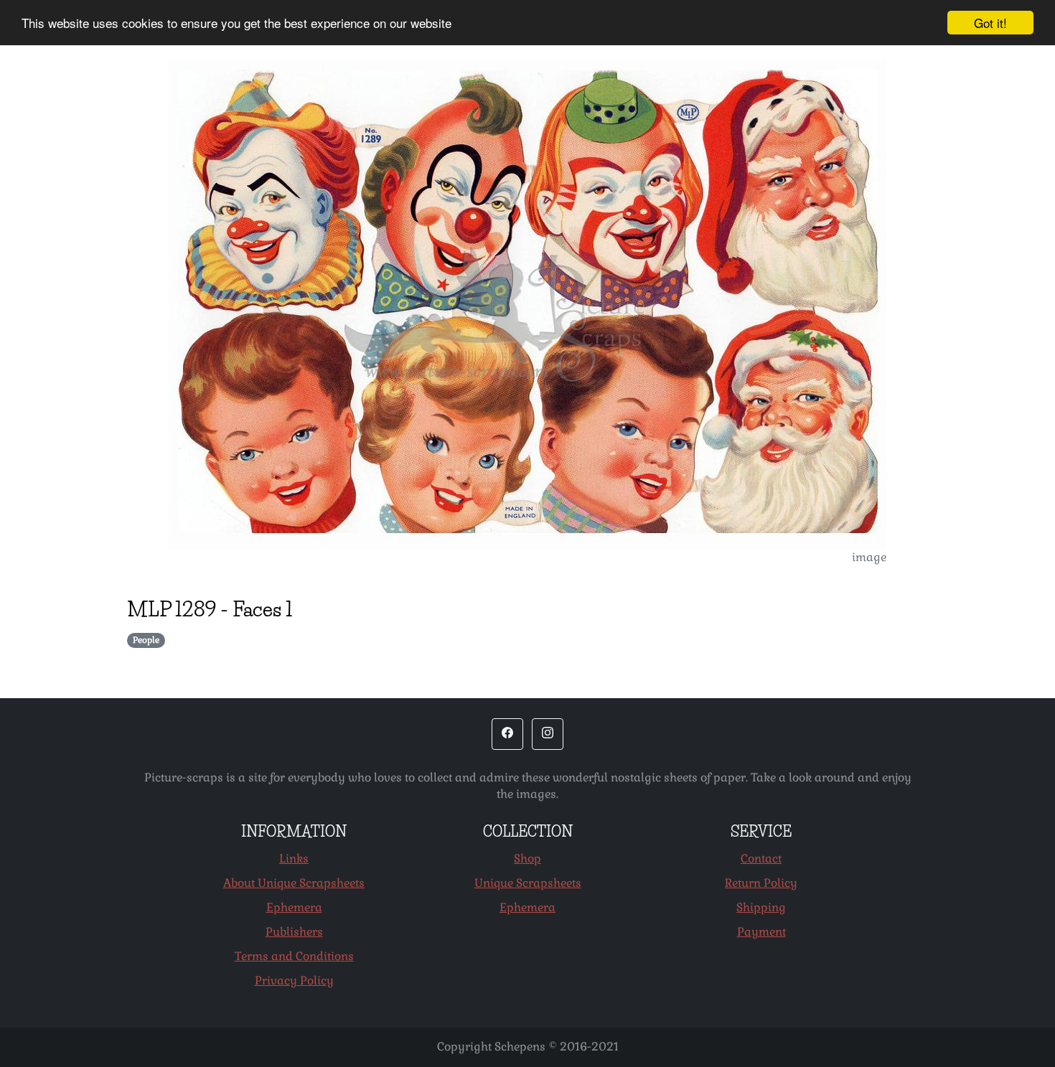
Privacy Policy (294, 980)
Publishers (294, 931)
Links (294, 858)
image (869, 557)
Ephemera (294, 907)
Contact (761, 858)
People (146, 640)
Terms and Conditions (294, 956)
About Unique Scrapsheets (294, 882)
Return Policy (761, 882)
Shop (527, 858)
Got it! (990, 23)
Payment (761, 931)
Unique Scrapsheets (527, 882)
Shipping (761, 907)
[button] (507, 734)
